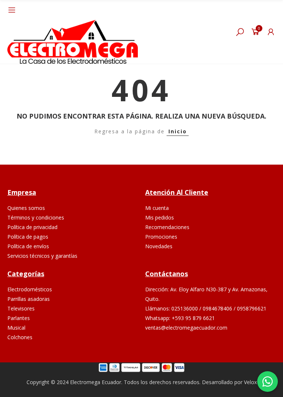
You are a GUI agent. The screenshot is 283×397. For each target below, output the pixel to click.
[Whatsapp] (228, 350)
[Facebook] (193, 350)
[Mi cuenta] (271, 32)
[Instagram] (211, 350)
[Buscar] (240, 31)
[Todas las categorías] (11, 10)
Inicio (177, 131)
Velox (250, 382)
